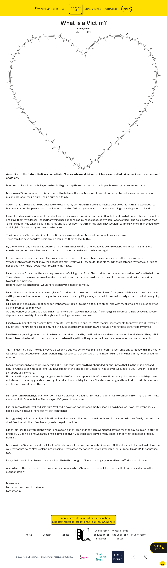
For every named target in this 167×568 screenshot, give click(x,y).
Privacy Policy (138, 534)
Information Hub (75, 8)
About (29, 534)
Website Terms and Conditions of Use (120, 534)
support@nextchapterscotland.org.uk (73, 521)
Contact (47, 534)
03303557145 (107, 521)
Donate (65, 534)
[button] (46, 8)
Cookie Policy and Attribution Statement (102, 534)
